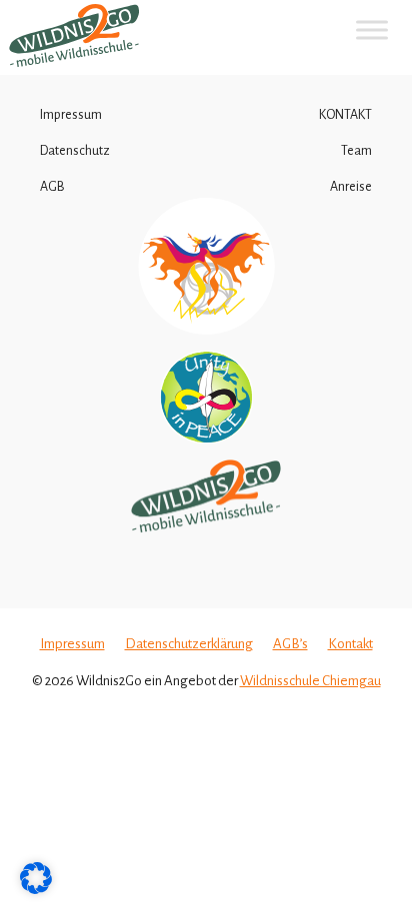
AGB (52, 187)
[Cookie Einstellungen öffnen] (36, 890)
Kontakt (350, 643)
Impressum (71, 115)
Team (356, 151)
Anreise (351, 187)
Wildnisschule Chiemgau (310, 680)
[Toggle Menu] (372, 29)
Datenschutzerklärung (189, 643)
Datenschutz (75, 151)
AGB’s (290, 643)
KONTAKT (345, 115)
